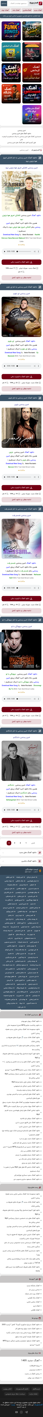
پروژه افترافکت (34, 1366)
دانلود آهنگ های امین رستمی (21, 134)
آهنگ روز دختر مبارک (32, 1294)
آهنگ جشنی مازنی (33, 1302)
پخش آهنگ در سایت (32, 1374)
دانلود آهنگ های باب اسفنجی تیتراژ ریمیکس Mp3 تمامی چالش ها (22, 1076)
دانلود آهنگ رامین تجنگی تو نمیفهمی (27, 1086)
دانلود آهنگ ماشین (28, 861)
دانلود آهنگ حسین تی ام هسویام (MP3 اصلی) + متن (21, 1147)
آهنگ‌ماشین (27, 10)
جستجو (4, 3)
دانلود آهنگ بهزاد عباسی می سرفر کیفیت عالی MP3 (22, 1106)
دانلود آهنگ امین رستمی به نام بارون (22, 398)
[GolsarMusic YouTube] (16, 1412)
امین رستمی (22, 131)
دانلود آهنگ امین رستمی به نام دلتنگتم (21, 731)
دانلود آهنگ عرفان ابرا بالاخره (30, 1118)
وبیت (13, 1405)
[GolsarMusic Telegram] (26, 1412)
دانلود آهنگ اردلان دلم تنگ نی (29, 1159)
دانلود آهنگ (36, 215)
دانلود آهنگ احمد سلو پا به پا (30, 1139)
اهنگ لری (36, 1306)
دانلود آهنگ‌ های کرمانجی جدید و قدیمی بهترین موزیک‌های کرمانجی (23, 1096)
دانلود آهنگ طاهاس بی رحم (30, 1151)
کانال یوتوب (7, 1389)
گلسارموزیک (35, 3)
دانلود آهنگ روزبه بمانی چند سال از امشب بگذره (23, 1333)
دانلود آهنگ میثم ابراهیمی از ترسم (28, 1155)
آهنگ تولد (5, 10)
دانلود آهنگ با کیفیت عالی (20, 262)
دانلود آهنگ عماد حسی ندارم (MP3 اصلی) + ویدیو (22, 1070)
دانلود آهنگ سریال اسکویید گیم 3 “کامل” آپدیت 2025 (21, 1325)
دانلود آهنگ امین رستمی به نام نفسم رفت (20, 509)
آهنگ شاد (15, 10)
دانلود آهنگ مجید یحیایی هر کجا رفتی (26, 1143)
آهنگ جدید (38, 10)
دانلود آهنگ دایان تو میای (31, 1163)
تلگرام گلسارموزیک (22, 1389)
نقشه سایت (33, 1394)
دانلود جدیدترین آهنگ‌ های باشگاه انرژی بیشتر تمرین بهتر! (21, 1253)
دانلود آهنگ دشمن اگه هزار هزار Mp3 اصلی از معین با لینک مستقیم (22, 1169)
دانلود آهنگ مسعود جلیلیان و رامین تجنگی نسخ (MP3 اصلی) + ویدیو (21, 1343)
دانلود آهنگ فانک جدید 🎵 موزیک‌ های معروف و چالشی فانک (23, 1039)
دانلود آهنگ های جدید (27, 852)
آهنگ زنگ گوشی (34, 1298)
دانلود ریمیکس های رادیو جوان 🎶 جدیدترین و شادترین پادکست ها (21, 1048)
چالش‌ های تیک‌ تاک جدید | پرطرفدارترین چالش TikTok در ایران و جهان (23, 1261)
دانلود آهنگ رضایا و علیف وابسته (28, 1090)
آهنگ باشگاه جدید (33, 1286)
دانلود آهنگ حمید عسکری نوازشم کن (27, 1175)
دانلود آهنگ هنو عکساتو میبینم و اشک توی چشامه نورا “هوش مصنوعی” (21, 1133)
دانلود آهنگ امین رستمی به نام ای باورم (21, 287)
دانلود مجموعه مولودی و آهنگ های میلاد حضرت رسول (21, 1102)
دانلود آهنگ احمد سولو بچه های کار (27, 1329)
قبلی (33, 843)
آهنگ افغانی (35, 1310)
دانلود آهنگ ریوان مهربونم (30, 1021)
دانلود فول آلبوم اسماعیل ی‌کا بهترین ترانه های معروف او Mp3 (21, 1056)
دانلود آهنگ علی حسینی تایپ (29, 1127)
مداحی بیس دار (34, 1290)
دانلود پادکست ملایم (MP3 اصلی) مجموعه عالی (23, 1025)
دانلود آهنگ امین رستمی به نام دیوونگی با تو (19, 620)
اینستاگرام (36, 1389)
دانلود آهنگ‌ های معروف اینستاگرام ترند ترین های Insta (23, 1269)
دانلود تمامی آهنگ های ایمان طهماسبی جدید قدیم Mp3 (22, 1112)
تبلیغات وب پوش (34, 1378)
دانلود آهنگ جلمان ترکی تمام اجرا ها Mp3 (26, 1082)
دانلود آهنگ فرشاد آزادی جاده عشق (27, 1337)
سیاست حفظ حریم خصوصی (15, 1394)
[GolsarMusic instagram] (21, 1412)
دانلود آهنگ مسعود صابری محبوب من (27, 1179)
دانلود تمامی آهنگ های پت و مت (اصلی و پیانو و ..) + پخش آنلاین (21, 1064)
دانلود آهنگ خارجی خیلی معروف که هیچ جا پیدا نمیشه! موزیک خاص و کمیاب (23, 1236)
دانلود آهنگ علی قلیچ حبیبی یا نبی (27, 1123)
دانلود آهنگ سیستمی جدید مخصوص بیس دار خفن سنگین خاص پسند (22, 1245)
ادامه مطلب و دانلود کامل (21, 277)
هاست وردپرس (34, 1370)
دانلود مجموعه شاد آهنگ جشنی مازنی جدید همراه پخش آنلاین (23, 1031)
